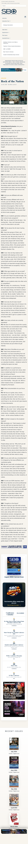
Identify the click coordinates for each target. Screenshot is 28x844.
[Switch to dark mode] (25, 17)
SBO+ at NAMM (6, 49)
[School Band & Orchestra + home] (9, 12)
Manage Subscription (8, 25)
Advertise (4, 18)
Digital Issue (16, 753)
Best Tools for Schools (8, 51)
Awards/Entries (5, 38)
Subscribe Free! (5, 21)
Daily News (4, 29)
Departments (5, 32)
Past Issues (4, 35)
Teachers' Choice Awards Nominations (12, 46)
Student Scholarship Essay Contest (11, 54)
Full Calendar (20, 613)
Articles (10, 753)
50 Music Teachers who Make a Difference (10, 42)
